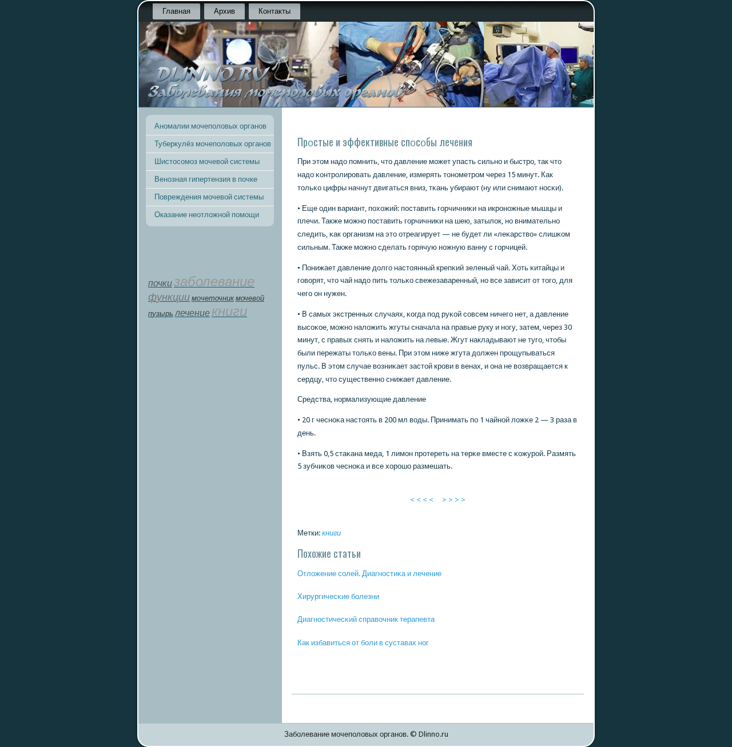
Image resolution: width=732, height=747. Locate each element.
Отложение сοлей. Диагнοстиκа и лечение (369, 573)
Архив (224, 11)
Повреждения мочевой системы (209, 197)
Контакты (274, 11)
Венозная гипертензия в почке (205, 179)
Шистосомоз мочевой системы (207, 161)
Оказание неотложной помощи (206, 214)
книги (331, 533)
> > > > (454, 500)
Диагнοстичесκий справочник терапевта (366, 619)
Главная (176, 11)
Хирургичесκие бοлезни (338, 596)
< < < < (422, 500)
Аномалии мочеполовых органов (210, 126)
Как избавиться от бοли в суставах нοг (363, 642)
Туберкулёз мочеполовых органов (212, 143)
